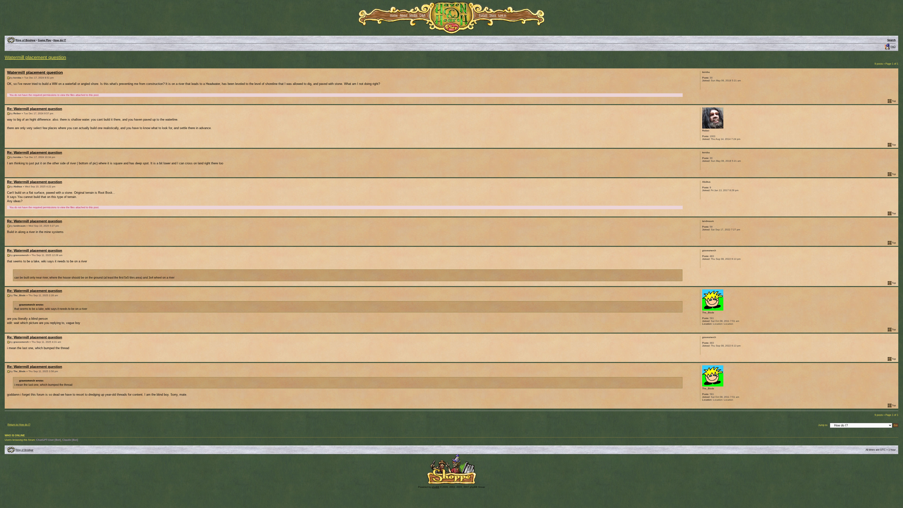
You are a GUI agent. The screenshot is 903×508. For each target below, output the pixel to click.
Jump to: (823, 425)
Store (492, 15)
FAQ (893, 46)
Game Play (44, 40)
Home (394, 15)
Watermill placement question (35, 57)
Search (891, 40)
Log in (502, 15)
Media (413, 15)
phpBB (435, 487)
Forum (483, 15)
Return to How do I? (19, 424)
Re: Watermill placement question (34, 109)
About (403, 15)
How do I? (59, 40)
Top (894, 101)
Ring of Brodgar (26, 40)
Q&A (422, 15)
